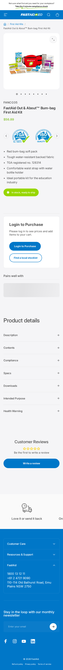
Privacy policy (30, 664)
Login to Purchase (25, 246)
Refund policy (17, 664)
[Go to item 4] (29, 94)
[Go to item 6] (38, 94)
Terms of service (44, 664)
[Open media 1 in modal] (53, 39)
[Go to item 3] (25, 94)
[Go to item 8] (46, 94)
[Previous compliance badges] (6, 136)
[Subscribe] (53, 626)
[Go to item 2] (21, 94)
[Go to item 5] (33, 94)
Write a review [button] (31, 463)
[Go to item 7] (42, 94)
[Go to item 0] (17, 94)
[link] (31, 584)
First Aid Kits (16, 24)
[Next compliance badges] (56, 136)
